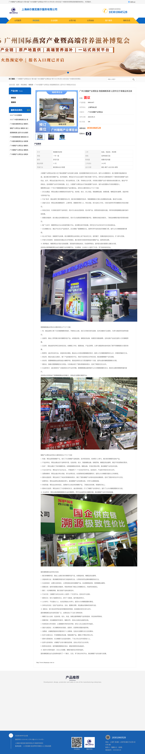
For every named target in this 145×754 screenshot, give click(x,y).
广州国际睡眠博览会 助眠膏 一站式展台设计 (20, 141)
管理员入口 (41, 746)
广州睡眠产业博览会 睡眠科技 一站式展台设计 (20, 145)
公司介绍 (72, 20)
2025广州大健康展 (16, 115)
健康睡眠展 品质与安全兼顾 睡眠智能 (20, 132)
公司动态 (90, 20)
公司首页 (17, 20)
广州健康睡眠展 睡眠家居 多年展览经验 (20, 137)
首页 (17, 85)
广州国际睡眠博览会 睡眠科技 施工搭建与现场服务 (20, 124)
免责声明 (34, 746)
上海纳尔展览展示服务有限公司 (24, 743)
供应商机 (36, 20)
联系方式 (126, 20)
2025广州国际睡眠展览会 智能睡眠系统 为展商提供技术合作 (20, 119)
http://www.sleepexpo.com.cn (45, 662)
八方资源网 (26, 746)
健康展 (13, 102)
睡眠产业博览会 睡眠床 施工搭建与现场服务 (20, 128)
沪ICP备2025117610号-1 (36, 739)
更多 (28, 110)
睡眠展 (31, 85)
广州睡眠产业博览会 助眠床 (19, 154)
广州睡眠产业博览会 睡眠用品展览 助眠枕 (20, 150)
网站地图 (48, 746)
